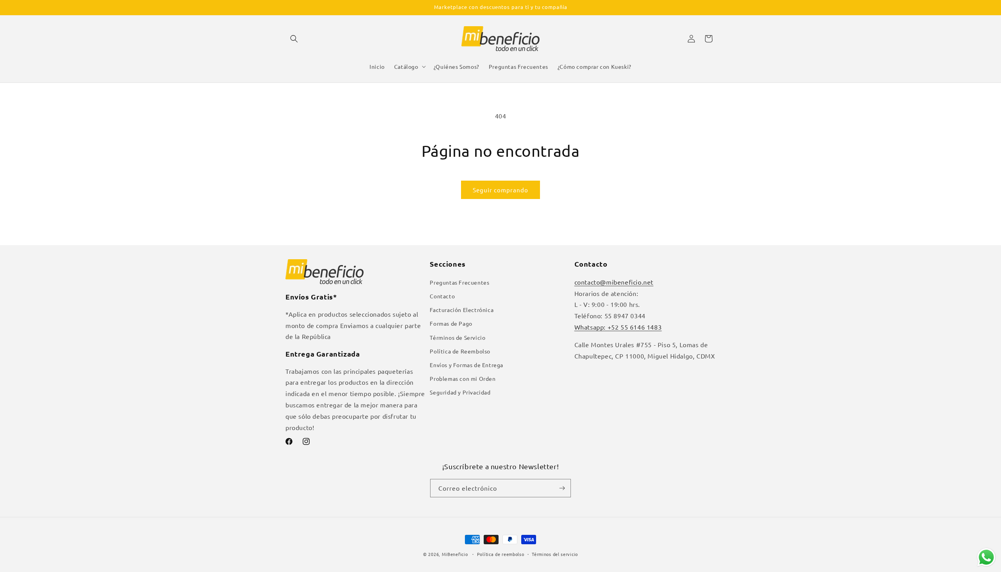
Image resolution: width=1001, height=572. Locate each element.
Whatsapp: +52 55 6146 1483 (618, 327)
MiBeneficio (455, 554)
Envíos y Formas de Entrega (466, 364)
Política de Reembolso (460, 351)
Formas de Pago (451, 323)
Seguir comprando (500, 190)
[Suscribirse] (561, 488)
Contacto (442, 295)
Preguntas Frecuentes (459, 282)
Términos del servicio (555, 554)
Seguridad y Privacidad (460, 392)
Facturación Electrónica (461, 309)
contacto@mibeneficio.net (613, 282)
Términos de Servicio (457, 337)
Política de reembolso (500, 554)
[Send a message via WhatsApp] (986, 557)
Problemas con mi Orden (462, 378)
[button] (294, 38)
